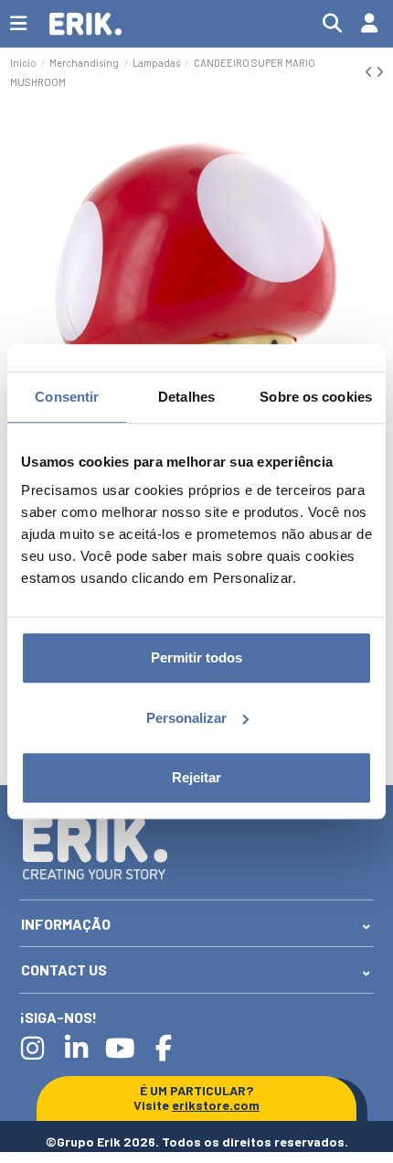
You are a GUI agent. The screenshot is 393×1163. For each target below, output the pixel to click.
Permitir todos (196, 657)
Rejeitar (196, 777)
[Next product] (380, 72)
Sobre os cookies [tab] (316, 396)
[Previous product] (370, 72)
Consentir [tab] (67, 396)
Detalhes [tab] (186, 396)
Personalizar (186, 718)
